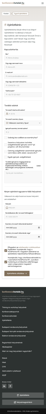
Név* (7, 54)
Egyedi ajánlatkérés (20, 14)
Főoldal (6, 14)
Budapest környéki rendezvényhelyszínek (18, 331)
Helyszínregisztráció (24, 402)
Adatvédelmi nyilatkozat (11, 371)
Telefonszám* (10, 91)
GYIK (4, 367)
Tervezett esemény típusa (14, 119)
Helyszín (8, 204)
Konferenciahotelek (9, 316)
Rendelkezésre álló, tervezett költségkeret (19, 213)
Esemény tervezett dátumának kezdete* (19, 224)
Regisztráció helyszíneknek (12, 343)
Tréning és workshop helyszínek (14, 307)
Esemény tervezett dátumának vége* (18, 233)
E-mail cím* (9, 72)
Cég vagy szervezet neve (14, 63)
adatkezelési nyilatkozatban (29, 247)
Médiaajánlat (7, 347)
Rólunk (4, 358)
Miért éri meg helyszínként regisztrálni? (17, 351)
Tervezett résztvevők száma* (15, 110)
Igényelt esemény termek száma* (16, 128)
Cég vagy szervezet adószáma (15, 82)
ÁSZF (4, 375)
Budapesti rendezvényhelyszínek (14, 327)
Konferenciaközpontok (10, 312)
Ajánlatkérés (7, 320)
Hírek (4, 362)
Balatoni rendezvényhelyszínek (14, 336)
